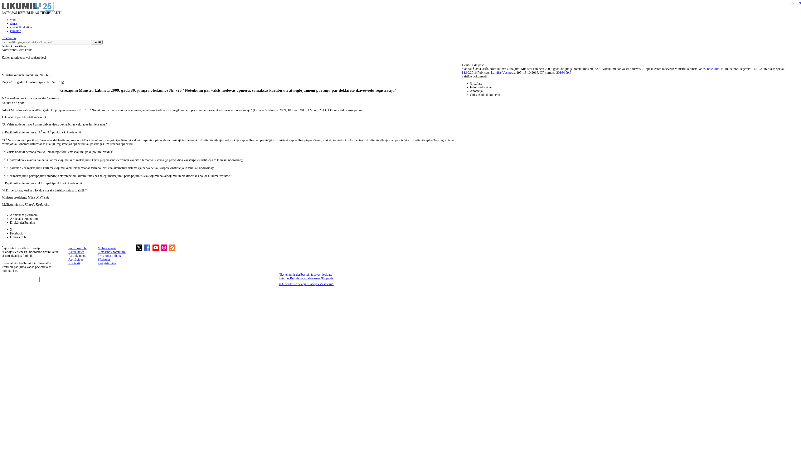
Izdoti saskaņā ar (481, 87)
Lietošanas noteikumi (112, 252)
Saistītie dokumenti (474, 76)
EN (798, 3)
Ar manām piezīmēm (24, 215)
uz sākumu (9, 38)
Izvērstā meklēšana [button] (14, 46)
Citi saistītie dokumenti (485, 94)
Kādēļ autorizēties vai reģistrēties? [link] (24, 57)
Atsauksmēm (77, 255)
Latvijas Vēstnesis (503, 72)
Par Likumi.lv (77, 248)
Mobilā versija (107, 248)
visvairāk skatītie (21, 27)
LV (792, 3)
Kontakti (74, 263)
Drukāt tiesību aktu (22, 222)
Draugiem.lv (18, 237)
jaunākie (15, 31)
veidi (13, 20)
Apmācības (75, 259)
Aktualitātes (76, 252)
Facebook (16, 233)
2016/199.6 (563, 72)
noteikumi (713, 69)
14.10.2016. (469, 72)
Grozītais (476, 83)
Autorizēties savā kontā (17, 50)
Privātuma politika (110, 255)
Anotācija (476, 91)
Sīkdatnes (104, 259)
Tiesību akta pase (473, 65)
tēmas (14, 23)
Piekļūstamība (107, 263)
